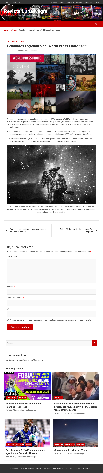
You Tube (78, 2)
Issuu (62, 2)
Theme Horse (57, 468)
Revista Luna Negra (25, 11)
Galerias (10, 444)
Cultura (11, 41)
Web (9, 309)
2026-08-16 (59, 454)
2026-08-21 (10, 410)
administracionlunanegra (28, 51)
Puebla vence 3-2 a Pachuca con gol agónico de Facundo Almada (26, 452)
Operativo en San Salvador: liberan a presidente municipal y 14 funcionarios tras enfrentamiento (75, 406)
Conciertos (11, 398)
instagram (88, 2)
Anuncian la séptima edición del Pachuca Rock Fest (23, 405)
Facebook (54, 2)
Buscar (94, 343)
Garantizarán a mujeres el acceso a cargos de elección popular (28, 230)
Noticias (20, 41)
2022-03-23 (11, 51)
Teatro (97, 2)
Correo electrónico (15, 298)
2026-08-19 (59, 413)
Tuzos (28, 444)
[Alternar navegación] (7, 24)
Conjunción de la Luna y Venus (71, 450)
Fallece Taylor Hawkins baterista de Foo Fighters (76, 230)
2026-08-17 (10, 457)
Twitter (69, 2)
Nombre (11, 287)
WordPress (87, 468)
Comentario (12, 256)
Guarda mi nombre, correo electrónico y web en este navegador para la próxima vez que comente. (50, 320)
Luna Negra (70, 444)
